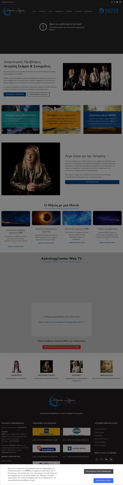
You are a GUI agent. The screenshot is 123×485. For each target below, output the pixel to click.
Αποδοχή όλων (103, 480)
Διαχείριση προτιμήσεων (98, 471)
